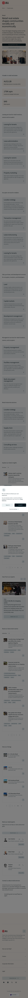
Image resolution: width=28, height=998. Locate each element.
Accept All (20, 505)
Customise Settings (14, 509)
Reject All (8, 505)
